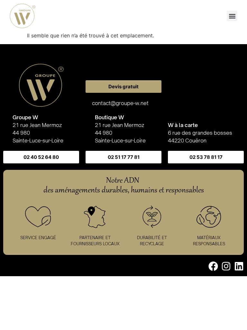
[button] (232, 16)
